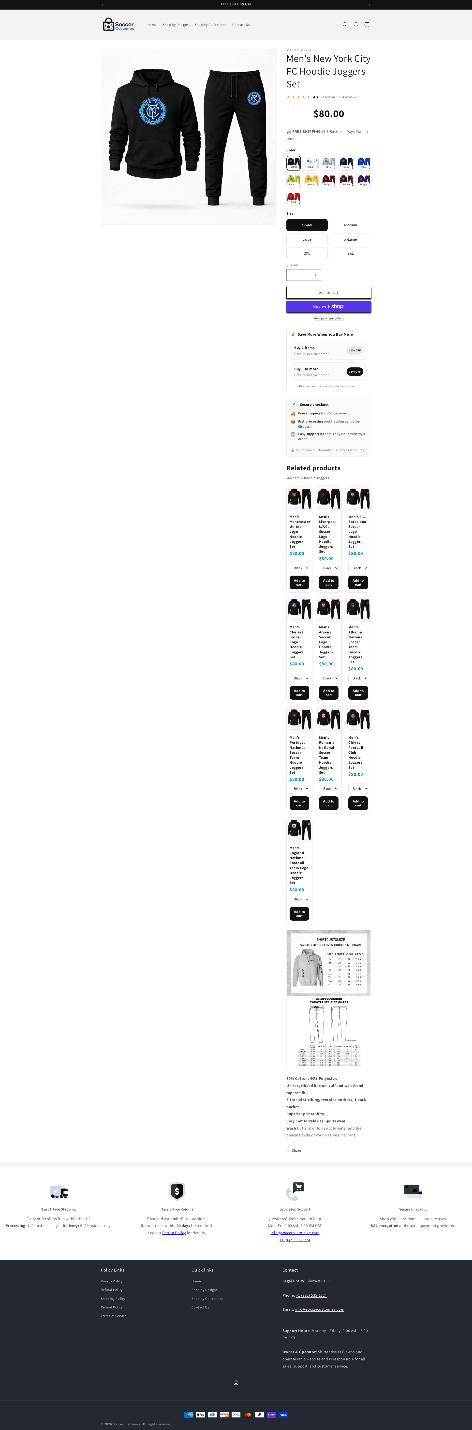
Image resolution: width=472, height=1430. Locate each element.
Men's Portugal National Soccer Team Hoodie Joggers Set (297, 755)
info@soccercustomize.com (294, 1232)
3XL (350, 253)
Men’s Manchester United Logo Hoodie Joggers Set (299, 531)
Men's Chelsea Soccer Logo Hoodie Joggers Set (297, 642)
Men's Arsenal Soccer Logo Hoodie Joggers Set (326, 642)
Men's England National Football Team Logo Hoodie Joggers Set (299, 865)
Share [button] (296, 1150)
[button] (345, 24)
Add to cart (299, 582)
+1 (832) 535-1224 (295, 1239)
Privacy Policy (111, 1281)
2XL (307, 253)
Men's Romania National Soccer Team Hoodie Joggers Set (327, 755)
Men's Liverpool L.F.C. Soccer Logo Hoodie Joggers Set (327, 534)
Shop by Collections (207, 1298)
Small (307, 225)
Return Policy (174, 1232)
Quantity (292, 265)
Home (196, 1281)
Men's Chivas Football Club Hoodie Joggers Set (355, 752)
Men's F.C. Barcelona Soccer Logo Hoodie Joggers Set (357, 531)
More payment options (329, 318)
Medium (350, 225)
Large (306, 239)
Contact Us (200, 1307)
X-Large (350, 239)
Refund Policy (112, 1290)
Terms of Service (114, 1316)
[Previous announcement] (102, 4)
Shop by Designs (205, 1290)
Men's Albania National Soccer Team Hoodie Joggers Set (356, 644)
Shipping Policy (113, 1298)
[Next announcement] (369, 4)
